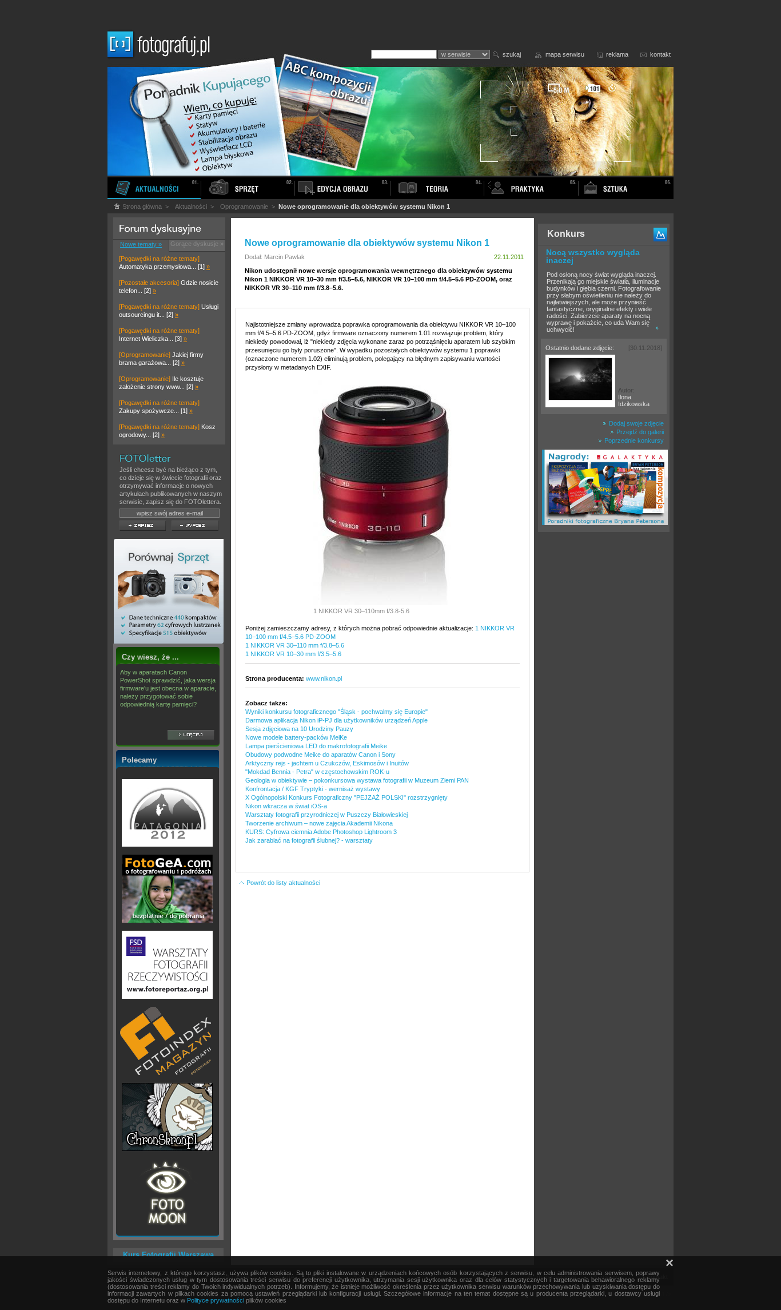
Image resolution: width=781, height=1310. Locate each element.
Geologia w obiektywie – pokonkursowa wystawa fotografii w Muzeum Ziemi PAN (357, 780)
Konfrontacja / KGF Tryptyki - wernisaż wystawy (312, 788)
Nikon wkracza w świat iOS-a (286, 806)
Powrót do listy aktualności (282, 882)
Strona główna (141, 206)
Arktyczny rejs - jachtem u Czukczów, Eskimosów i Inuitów (327, 763)
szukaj (512, 54)
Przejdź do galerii (639, 431)
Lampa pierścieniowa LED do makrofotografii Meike (316, 746)
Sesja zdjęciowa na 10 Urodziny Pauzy (299, 728)
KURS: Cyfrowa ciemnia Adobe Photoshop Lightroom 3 (321, 831)
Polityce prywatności (215, 1300)
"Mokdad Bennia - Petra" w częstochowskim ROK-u (317, 771)
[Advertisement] (603, 717)
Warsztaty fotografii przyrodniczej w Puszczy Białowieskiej (326, 814)
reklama (617, 54)
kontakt (660, 54)
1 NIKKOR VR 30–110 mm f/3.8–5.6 (294, 645)
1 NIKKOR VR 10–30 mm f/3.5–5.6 (293, 653)
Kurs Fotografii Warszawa (168, 1255)
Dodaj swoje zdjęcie (635, 423)
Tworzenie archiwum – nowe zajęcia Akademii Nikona (319, 823)
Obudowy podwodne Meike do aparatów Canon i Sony (320, 754)
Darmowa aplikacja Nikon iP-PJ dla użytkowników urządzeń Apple (336, 720)
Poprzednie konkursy (633, 440)
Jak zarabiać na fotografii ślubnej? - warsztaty (309, 840)
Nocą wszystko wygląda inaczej (593, 256)
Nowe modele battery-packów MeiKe (296, 737)
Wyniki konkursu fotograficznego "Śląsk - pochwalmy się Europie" (336, 711)
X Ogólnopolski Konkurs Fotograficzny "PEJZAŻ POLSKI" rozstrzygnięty (346, 797)
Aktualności (191, 206)
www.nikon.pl (324, 678)
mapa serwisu (564, 54)
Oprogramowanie (244, 206)
